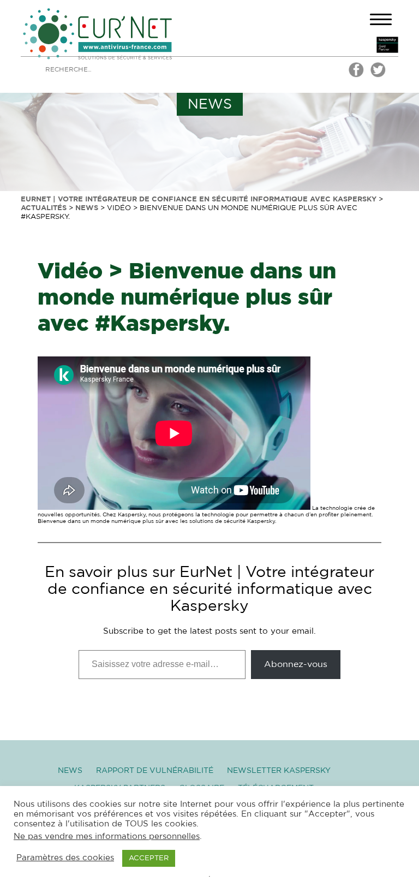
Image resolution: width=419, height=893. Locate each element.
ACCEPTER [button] (149, 858)
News (70, 771)
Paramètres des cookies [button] (65, 858)
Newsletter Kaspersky (279, 771)
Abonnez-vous (295, 664)
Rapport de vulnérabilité (154, 771)
